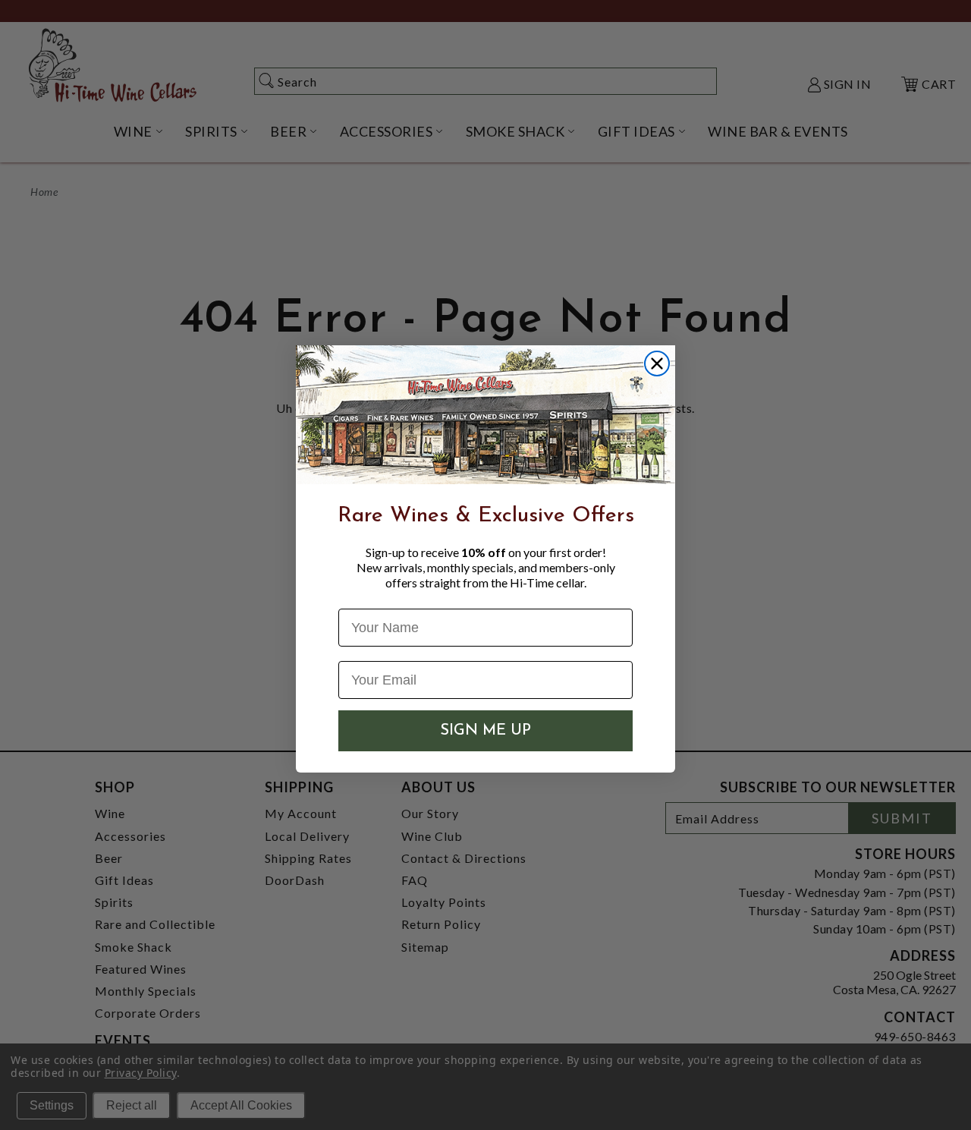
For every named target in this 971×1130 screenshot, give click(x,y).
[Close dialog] (657, 363)
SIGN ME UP (485, 730)
